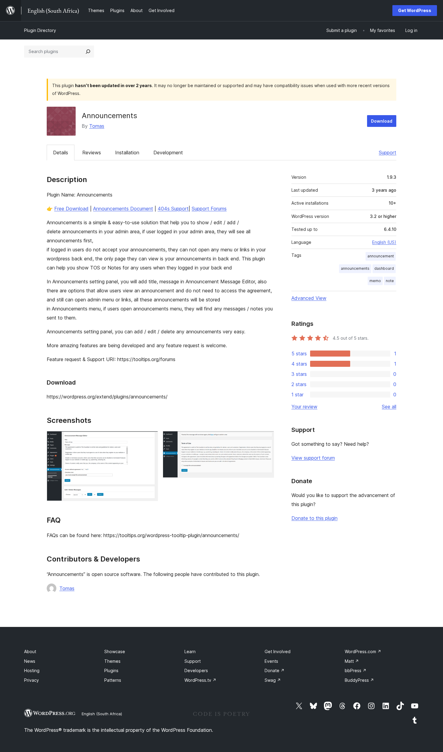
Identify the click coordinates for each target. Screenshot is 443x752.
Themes (112, 661)
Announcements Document (123, 209)
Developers (196, 670)
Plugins (111, 670)
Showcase (114, 651)
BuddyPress (359, 680)
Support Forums (209, 209)
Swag (273, 680)
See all (389, 407)
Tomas (96, 126)
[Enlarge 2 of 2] (266, 439)
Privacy (31, 680)
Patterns (112, 680)
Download (381, 121)
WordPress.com (363, 651)
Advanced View (308, 298)
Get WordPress (414, 10)
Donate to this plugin (314, 518)
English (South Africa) (102, 713)
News (29, 661)
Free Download (71, 209)
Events (271, 661)
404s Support (173, 209)
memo (375, 280)
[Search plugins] (88, 52)
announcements (355, 268)
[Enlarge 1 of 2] (150, 439)
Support (387, 152)
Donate (274, 670)
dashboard (384, 268)
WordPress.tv (200, 680)
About (30, 651)
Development (168, 152)
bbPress (355, 670)
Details (60, 152)
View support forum (313, 458)
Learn (190, 651)
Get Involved (278, 651)
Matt (352, 661)
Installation (127, 152)
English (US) (384, 242)
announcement (380, 256)
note (390, 280)
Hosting (31, 670)
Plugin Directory (40, 30)
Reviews (91, 152)
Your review (304, 407)
